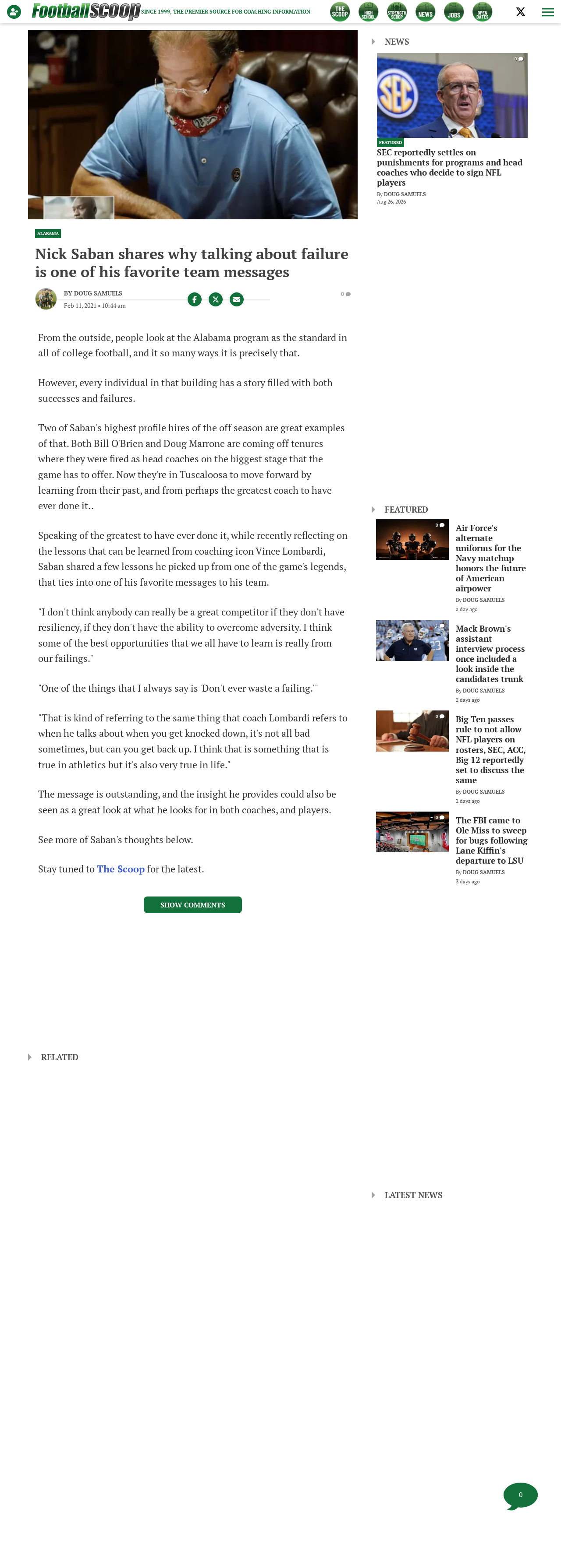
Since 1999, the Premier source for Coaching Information (225, 11)
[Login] (16, 12)
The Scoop (121, 869)
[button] (547, 12)
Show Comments (192, 905)
